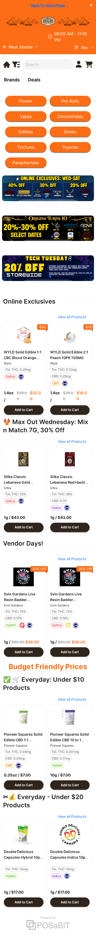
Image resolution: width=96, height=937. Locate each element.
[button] (24, 335)
